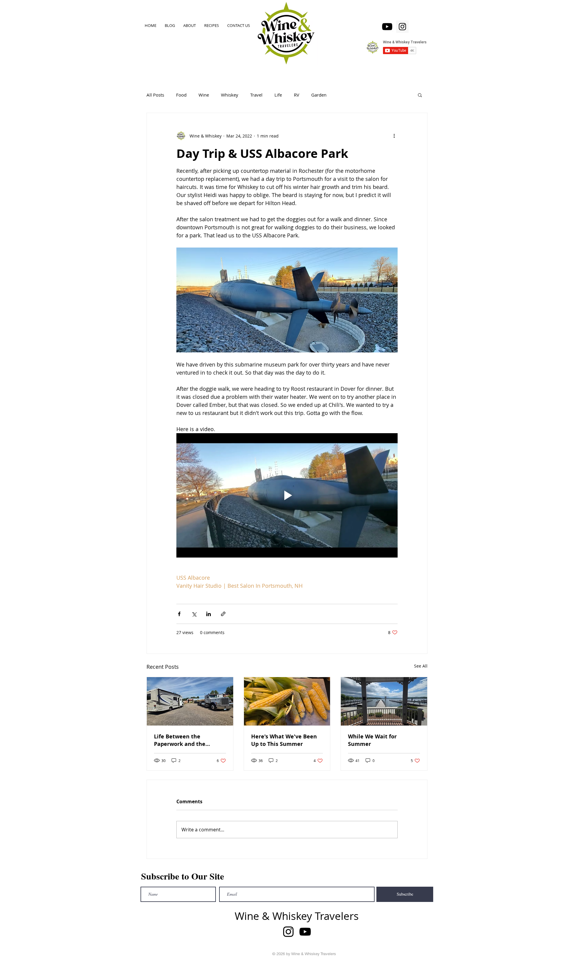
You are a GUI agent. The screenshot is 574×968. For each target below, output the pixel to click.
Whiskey (229, 95)
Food (181, 95)
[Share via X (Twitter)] (194, 614)
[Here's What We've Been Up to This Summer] (287, 701)
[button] (420, 94)
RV (296, 95)
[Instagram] (402, 26)
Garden (318, 95)
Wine (204, 95)
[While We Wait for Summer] (384, 701)
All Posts (155, 95)
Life (278, 95)
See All (421, 666)
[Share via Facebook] (179, 614)
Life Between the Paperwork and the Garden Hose (179, 740)
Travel (256, 95)
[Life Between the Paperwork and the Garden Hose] (190, 701)
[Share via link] (223, 614)
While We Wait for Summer (372, 740)
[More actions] (394, 135)
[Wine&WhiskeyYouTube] (387, 26)
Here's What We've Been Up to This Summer (284, 740)
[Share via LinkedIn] (208, 614)
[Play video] (287, 495)
